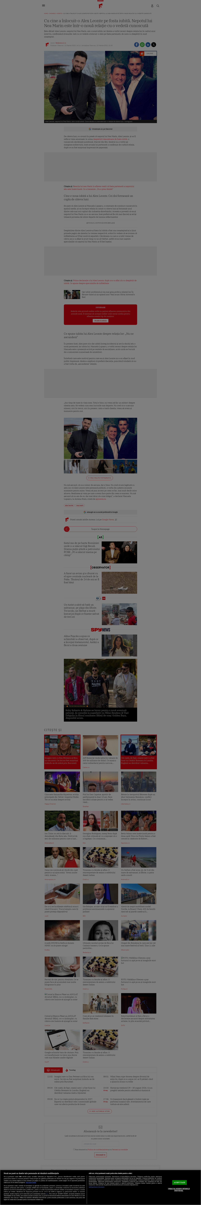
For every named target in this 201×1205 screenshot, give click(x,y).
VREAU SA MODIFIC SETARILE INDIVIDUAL (179, 1190)
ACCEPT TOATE (179, 1182)
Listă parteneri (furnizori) (96, 1187)
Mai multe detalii (31, 1182)
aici (47, 1194)
